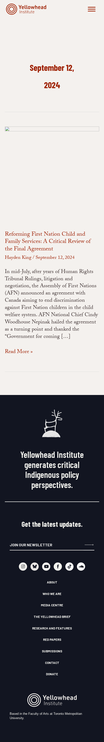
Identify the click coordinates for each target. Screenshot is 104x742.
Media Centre (52, 605)
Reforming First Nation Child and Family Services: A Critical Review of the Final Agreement (47, 242)
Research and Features (52, 628)
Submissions (52, 651)
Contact (52, 663)
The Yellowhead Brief (52, 617)
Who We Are (52, 594)
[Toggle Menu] (92, 9)
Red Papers (52, 640)
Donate (52, 674)
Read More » (19, 352)
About (52, 582)
